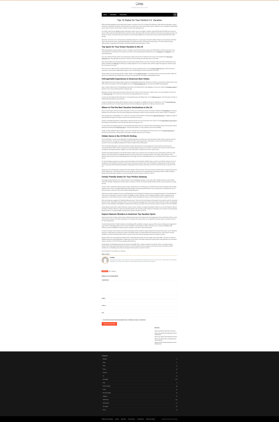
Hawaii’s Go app (141, 73)
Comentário (105, 280)
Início (105, 14)
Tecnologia (123, 14)
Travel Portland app (168, 130)
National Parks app (158, 115)
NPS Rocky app (120, 127)
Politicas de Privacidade (107, 419)
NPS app (116, 63)
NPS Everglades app (139, 84)
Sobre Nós (123, 419)
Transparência (140, 419)
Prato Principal (106, 386)
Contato (117, 419)
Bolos (104, 362)
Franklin (112, 257)
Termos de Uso (131, 419)
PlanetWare (166, 110)
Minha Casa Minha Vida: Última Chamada (165, 331)
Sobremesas (106, 403)
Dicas (104, 365)
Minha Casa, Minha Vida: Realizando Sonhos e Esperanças (166, 333)
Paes (104, 382)
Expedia (168, 52)
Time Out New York (156, 68)
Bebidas (105, 359)
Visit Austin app (108, 94)
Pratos (104, 389)
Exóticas (105, 372)
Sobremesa (105, 399)
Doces (104, 369)
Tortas (104, 409)
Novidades (113, 14)
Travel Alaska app (171, 102)
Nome (104, 298)
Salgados (105, 396)
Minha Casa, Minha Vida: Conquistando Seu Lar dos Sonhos (165, 339)
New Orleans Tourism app (169, 120)
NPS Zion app (155, 97)
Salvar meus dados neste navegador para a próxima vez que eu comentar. (124, 320)
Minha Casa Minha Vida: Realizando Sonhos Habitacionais (165, 343)
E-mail (104, 305)
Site (103, 312)
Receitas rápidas (107, 392)
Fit (103, 376)
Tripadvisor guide (171, 87)
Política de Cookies (150, 419)
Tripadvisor (160, 52)
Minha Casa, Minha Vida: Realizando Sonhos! (166, 336)
